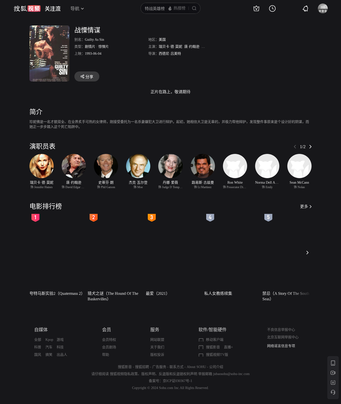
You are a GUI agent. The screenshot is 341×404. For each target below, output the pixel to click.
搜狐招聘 (142, 367)
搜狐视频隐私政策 (124, 374)
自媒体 (41, 329)
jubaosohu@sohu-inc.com (231, 374)
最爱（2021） (158, 293)
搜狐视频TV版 (217, 355)
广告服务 (159, 367)
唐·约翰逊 (191, 46)
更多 (304, 206)
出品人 (62, 355)
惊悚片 (103, 46)
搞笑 (48, 355)
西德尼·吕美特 (170, 53)
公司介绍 (216, 367)
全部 (37, 340)
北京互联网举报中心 (283, 337)
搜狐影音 (213, 347)
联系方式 (176, 367)
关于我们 (157, 347)
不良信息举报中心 (281, 330)
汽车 (48, 347)
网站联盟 (157, 340)
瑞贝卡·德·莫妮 (170, 46)
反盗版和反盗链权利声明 (178, 374)
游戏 (60, 340)
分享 (89, 77)
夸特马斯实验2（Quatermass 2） (57, 293)
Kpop (49, 340)
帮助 (105, 355)
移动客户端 (214, 340)
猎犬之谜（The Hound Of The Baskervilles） (113, 296)
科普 (37, 347)
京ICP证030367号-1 (177, 381)
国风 (37, 355)
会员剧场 (109, 347)
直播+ (228, 347)
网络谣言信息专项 (281, 346)
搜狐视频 (27, 8)
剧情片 (90, 46)
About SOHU (196, 367)
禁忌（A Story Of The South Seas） (285, 296)
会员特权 (109, 340)
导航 (74, 8)
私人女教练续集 (218, 293)
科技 (60, 347)
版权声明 (148, 374)
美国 (162, 39)
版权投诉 (157, 355)
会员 (106, 329)
